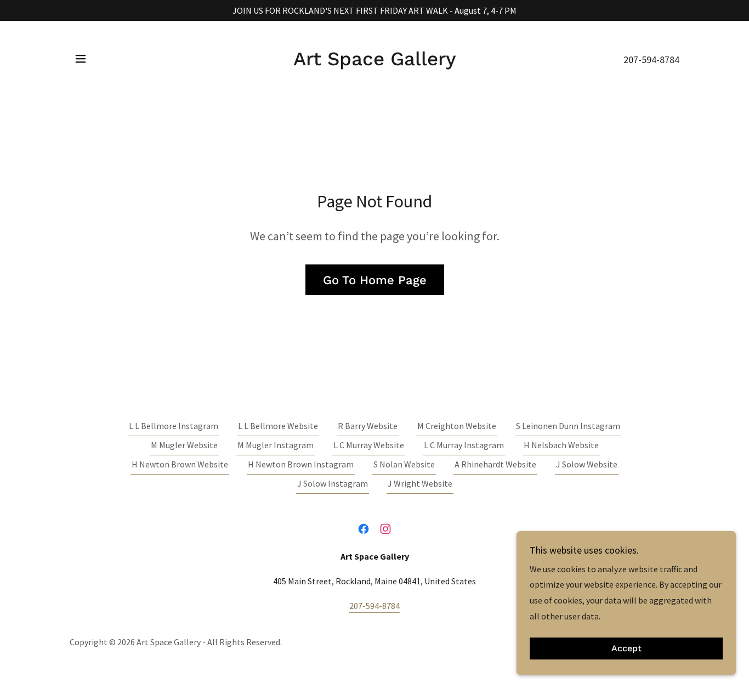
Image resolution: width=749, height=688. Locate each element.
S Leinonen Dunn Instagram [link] (568, 425)
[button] (81, 59)
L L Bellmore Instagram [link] (173, 425)
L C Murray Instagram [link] (464, 444)
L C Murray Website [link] (368, 444)
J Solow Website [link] (586, 464)
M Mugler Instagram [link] (275, 444)
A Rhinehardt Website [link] (495, 464)
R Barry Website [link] (368, 425)
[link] (374, 62)
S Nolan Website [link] (404, 464)
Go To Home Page (375, 280)
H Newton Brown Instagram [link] (301, 464)
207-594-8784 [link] (651, 59)
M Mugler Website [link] (184, 444)
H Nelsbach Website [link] (561, 444)
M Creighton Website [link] (456, 425)
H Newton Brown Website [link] (180, 464)
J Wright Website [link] (420, 483)
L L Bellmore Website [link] (278, 425)
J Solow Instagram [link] (332, 483)
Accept (626, 649)
